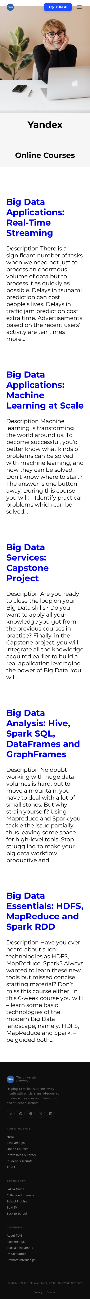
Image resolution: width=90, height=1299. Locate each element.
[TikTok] (11, 1114)
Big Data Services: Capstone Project (27, 562)
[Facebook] (31, 1114)
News (10, 1137)
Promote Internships (21, 1260)
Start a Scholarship (20, 1248)
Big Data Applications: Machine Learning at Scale (45, 390)
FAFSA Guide (15, 1189)
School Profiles (17, 1201)
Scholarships (16, 1143)
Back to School (17, 1214)
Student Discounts (19, 1161)
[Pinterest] (21, 1114)
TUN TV (12, 1207)
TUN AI (12, 1167)
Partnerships (16, 1242)
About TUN (14, 1235)
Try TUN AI (58, 7)
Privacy (37, 1292)
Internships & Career (21, 1155)
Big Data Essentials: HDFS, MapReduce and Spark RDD (45, 911)
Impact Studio (16, 1254)
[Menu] (79, 7)
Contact (52, 1292)
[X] (41, 1114)
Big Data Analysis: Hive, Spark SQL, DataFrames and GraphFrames (43, 733)
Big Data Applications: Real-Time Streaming (35, 217)
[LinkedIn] (51, 1114)
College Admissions (20, 1195)
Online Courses (17, 1149)
